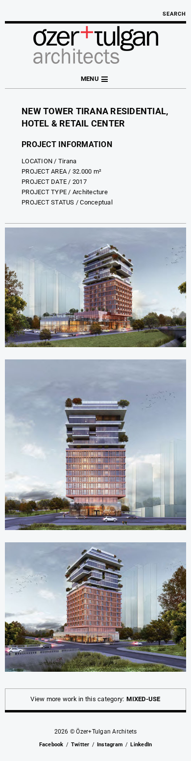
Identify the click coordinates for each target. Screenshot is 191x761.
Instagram (110, 744)
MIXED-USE (143, 699)
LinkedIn (141, 744)
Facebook (51, 744)
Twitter (80, 744)
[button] (95, 79)
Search (174, 14)
